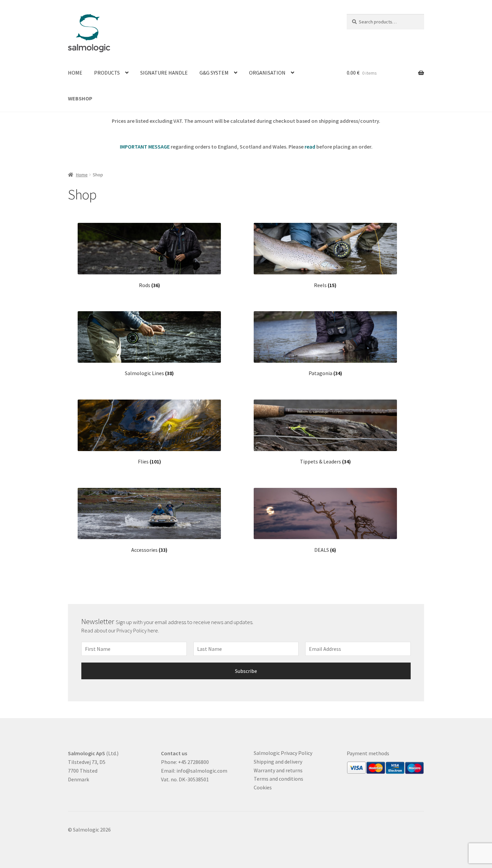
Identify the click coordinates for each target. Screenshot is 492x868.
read (310, 146)
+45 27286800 (193, 762)
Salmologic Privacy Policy (283, 753)
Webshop (80, 98)
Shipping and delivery (278, 761)
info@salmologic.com (201, 770)
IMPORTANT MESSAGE (145, 146)
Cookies (263, 787)
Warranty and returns (278, 770)
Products (107, 72)
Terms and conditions (278, 778)
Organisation (267, 72)
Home (75, 72)
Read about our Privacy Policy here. (120, 630)
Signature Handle (164, 72)
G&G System (214, 72)
